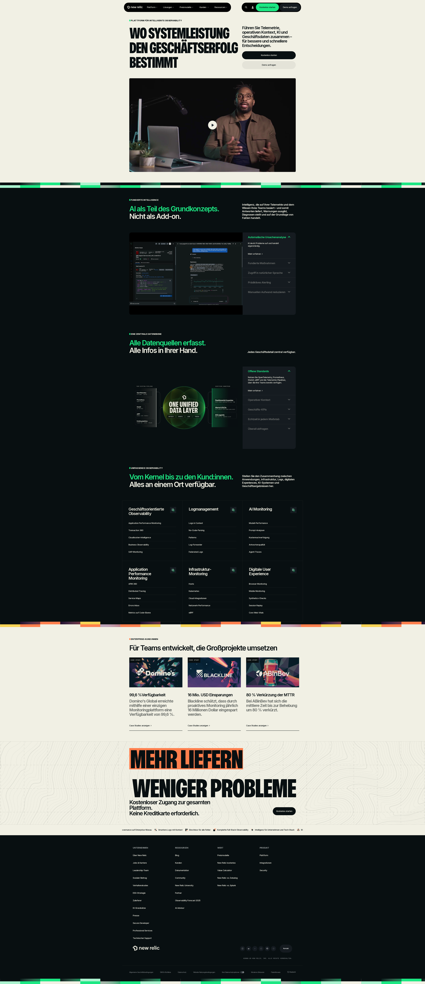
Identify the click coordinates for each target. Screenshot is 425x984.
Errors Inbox (133, 605)
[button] (269, 237)
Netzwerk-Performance (199, 605)
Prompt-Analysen (257, 530)
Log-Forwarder (195, 545)
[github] (261, 948)
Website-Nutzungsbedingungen (204, 972)
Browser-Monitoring (258, 584)
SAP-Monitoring (135, 552)
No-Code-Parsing (196, 530)
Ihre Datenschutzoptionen (231, 972)
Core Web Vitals (256, 612)
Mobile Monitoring (257, 591)
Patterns (192, 537)
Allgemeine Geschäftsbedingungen (141, 972)
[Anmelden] (252, 7)
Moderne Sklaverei (257, 972)
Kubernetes (194, 591)
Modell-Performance (258, 523)
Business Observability (138, 545)
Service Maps (134, 598)
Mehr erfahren (254, 254)
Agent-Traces (255, 552)
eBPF (191, 612)
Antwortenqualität (257, 545)
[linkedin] (242, 948)
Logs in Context (196, 523)
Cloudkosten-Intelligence (139, 537)
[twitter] (255, 948)
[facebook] (267, 948)
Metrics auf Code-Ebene (139, 612)
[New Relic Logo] (134, 7)
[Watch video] (212, 125)
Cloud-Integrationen (198, 598)
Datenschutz (182, 972)
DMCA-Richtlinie (165, 972)
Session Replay (255, 605)
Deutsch (293, 972)
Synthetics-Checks (257, 598)
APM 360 (132, 584)
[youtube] (248, 948)
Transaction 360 (135, 530)
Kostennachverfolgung (259, 537)
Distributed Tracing (137, 591)
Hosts (191, 584)
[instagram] (273, 948)
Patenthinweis (275, 972)
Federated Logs (196, 552)
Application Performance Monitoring (144, 523)
